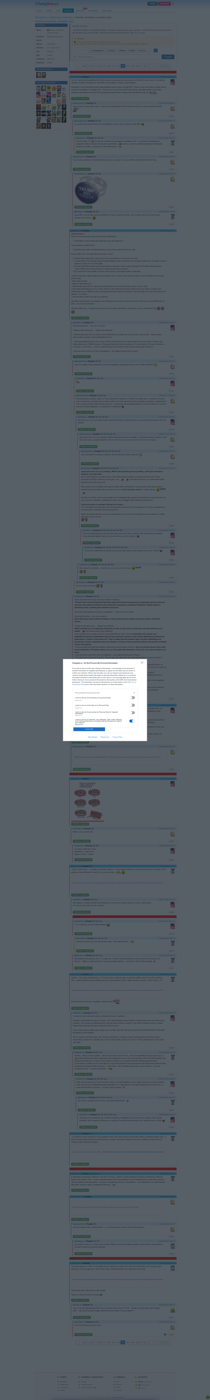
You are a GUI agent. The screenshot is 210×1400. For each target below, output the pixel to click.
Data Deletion (92, 737)
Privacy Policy (117, 737)
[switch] (132, 697)
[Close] (143, 663)
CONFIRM (89, 729)
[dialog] (105, 700)
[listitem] (105, 693)
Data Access (105, 737)
